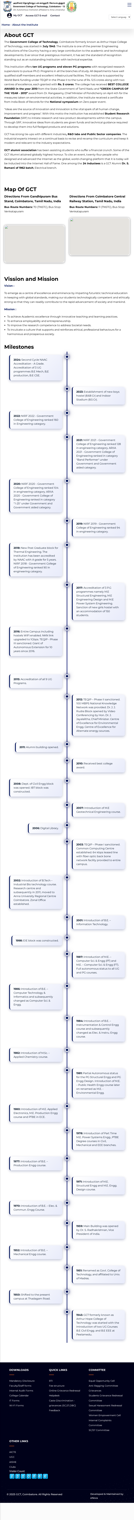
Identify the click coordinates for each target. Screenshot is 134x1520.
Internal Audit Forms (21, 1390)
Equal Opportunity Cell (102, 1380)
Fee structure (56, 1385)
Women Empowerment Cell (105, 1415)
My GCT (17, 15)
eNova (94, 1497)
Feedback (54, 1410)
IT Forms (14, 1400)
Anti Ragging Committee (103, 1385)
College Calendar (19, 1395)
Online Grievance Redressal (64, 1390)
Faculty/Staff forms (20, 1385)
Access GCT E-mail (36, 15)
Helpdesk (54, 1395)
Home (6, 24)
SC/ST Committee (99, 1430)
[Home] (41, 6)
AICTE (12, 1452)
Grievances (95, 1390)
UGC (12, 1456)
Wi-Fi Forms (16, 1405)
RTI (51, 1380)
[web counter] (28, 1476)
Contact (55, 15)
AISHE (12, 1462)
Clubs (12, 1466)
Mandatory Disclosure (21, 1380)
